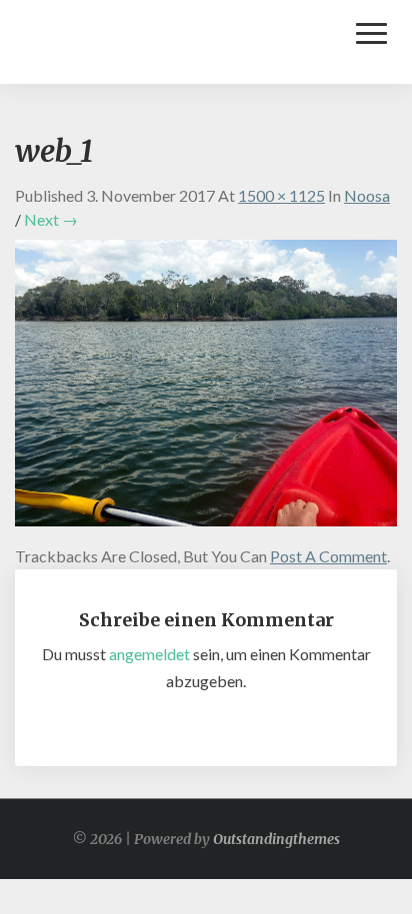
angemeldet (149, 653)
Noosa (367, 195)
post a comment (328, 555)
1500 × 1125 (281, 195)
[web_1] (206, 388)
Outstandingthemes (276, 839)
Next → (51, 219)
